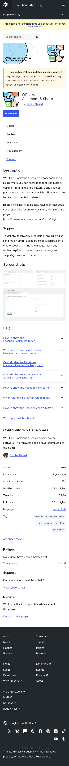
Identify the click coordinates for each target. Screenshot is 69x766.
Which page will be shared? (19, 418)
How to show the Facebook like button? (27, 387)
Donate (42, 675)
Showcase (42, 636)
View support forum (14, 587)
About (6, 636)
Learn (6, 664)
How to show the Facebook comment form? (19, 339)
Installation (13, 142)
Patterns (41, 653)
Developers (10, 675)
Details (11, 125)
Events (40, 669)
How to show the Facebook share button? (28, 408)
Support (11, 159)
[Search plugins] (37, 37)
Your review (10, 563)
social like (60, 523)
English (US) (59, 509)
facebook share (57, 516)
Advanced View (12, 539)
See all (62, 563)
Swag (41, 681)
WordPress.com (14, 691)
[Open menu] (64, 5)
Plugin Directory (11, 14)
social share (59, 530)
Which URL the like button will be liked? (26, 397)
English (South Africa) (23, 723)
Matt (7, 697)
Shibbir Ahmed (34, 104)
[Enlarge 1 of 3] (28, 274)
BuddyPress (12, 708)
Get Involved (44, 664)
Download (11, 113)
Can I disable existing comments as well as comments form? (22, 376)
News (6, 642)
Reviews (12, 134)
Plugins (40, 647)
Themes (41, 642)
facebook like (40, 516)
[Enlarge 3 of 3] (61, 292)
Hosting (7, 647)
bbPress (9, 703)
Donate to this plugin (15, 616)
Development (14, 150)
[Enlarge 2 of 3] (61, 274)
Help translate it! (34, 26)
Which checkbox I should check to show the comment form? (22, 352)
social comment (44, 523)
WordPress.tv (12, 681)
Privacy (7, 653)
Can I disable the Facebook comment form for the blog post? (23, 364)
